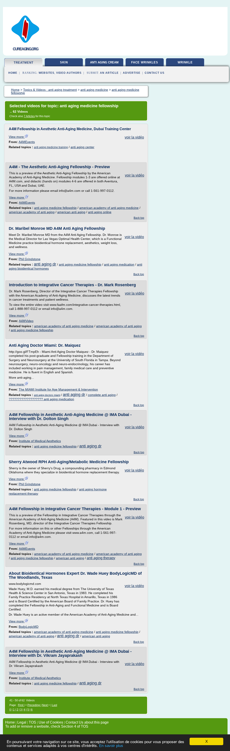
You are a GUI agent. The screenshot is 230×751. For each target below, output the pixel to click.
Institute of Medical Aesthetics (40, 441)
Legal (21, 722)
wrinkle (185, 62)
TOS (32, 722)
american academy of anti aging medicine (109, 208)
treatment (23, 62)
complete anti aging (102, 395)
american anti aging (71, 212)
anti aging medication (119, 264)
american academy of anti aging (32, 212)
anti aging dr (45, 264)
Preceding (34, 705)
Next (45, 705)
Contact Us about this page (87, 722)
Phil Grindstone (29, 259)
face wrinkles (144, 62)
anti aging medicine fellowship (55, 208)
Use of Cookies (51, 722)
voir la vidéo (134, 137)
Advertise (131, 72)
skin (64, 62)
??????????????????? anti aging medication (41, 399)
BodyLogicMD (28, 626)
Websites (46, 72)
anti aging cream (104, 62)
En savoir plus (111, 746)
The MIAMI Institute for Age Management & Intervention (58, 389)
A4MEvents (27, 142)
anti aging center (82, 147)
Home (12, 72)
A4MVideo (26, 321)
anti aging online (99, 212)
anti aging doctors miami (47, 395)
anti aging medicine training (51, 147)
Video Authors (69, 72)
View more (17, 137)
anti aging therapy (101, 558)
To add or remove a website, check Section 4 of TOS (46, 726)
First (21, 705)
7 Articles (29, 116)
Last (54, 705)
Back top (139, 217)
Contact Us (154, 72)
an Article (109, 72)
